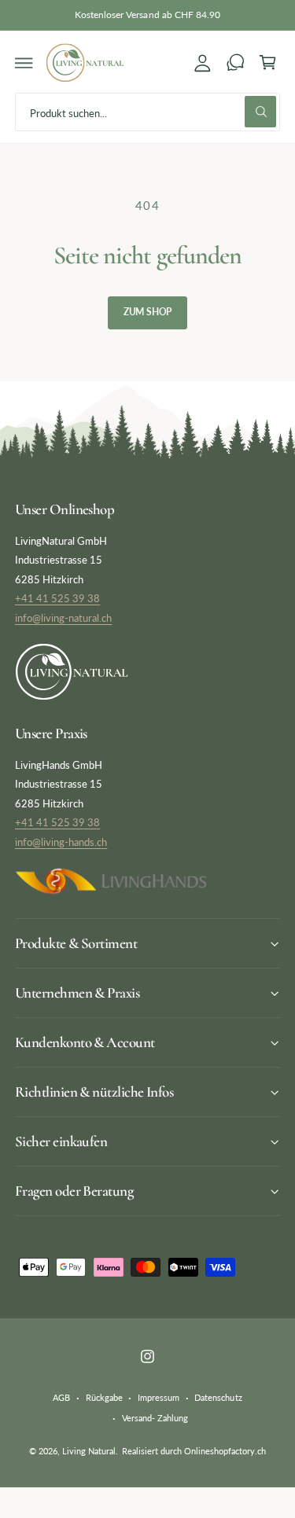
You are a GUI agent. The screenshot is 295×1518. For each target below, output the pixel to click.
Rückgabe (104, 1397)
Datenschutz (218, 1397)
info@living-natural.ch (63, 618)
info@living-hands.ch (61, 842)
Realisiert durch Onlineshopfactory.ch (194, 1451)
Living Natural (89, 1451)
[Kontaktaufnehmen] (235, 62)
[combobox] (147, 112)
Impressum (158, 1397)
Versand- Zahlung (155, 1418)
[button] (24, 62)
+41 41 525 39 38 (57, 598)
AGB (61, 1397)
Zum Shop (148, 312)
